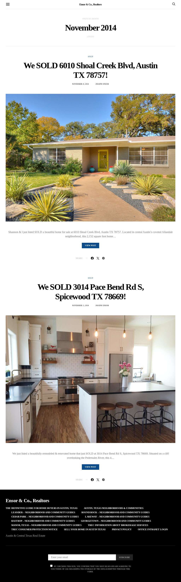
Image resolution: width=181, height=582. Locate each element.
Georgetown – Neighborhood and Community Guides (116, 521)
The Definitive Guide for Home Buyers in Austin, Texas (42, 508)
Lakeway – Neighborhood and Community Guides (117, 516)
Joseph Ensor (102, 84)
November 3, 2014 (80, 305)
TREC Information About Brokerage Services (118, 525)
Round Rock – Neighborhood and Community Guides (115, 512)
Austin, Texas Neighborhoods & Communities (114, 508)
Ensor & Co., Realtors (90, 4)
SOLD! (90, 56)
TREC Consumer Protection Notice (34, 529)
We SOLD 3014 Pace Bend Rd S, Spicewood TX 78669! (90, 291)
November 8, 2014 (80, 84)
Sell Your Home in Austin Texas (85, 529)
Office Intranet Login (153, 529)
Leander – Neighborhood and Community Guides (43, 512)
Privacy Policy (122, 529)
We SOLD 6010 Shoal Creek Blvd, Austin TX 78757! (90, 70)
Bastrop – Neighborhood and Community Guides (43, 521)
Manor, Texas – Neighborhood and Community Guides (46, 525)
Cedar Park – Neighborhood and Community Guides (45, 516)
